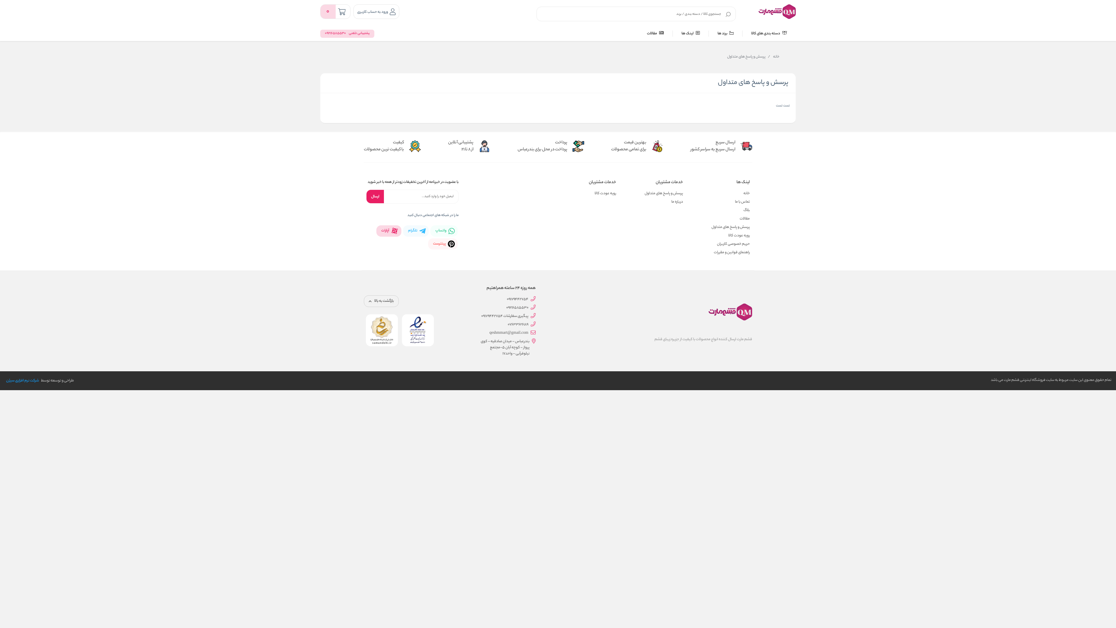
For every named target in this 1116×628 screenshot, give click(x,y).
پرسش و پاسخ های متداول (730, 227)
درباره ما (677, 202)
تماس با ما (742, 202)
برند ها (723, 34)
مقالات (652, 34)
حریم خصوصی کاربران (733, 244)
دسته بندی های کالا (766, 34)
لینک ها (688, 34)
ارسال (375, 197)
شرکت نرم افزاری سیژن (22, 381)
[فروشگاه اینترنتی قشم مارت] (777, 12)
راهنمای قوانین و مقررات (732, 252)
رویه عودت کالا (739, 236)
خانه (773, 57)
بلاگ (746, 210)
